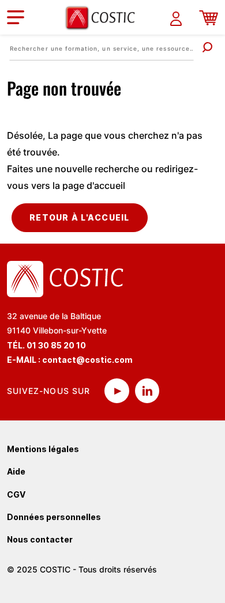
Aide (16, 471)
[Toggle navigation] (15, 17)
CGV (16, 494)
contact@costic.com (87, 360)
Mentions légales (43, 449)
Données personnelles (54, 517)
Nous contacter (40, 539)
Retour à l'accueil (79, 217)
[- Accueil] (104, 18)
